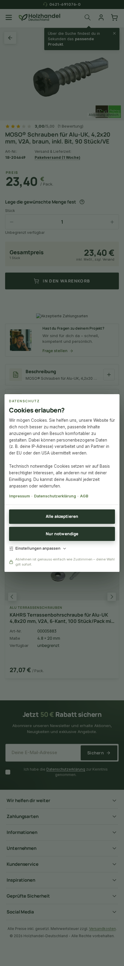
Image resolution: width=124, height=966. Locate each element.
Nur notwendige (62, 533)
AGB (84, 496)
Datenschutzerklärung (55, 496)
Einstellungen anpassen (37, 548)
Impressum (19, 496)
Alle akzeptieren (62, 516)
